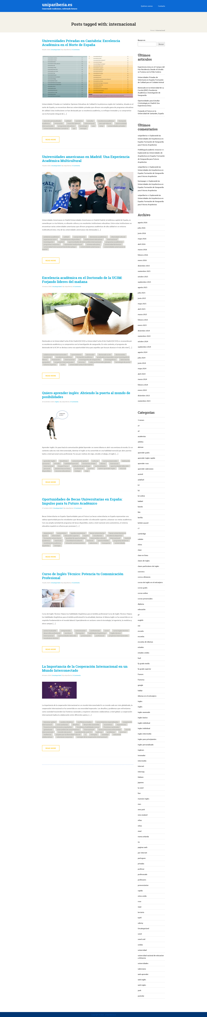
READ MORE (50, 139)
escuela (140, 631)
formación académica (84, 357)
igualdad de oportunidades (76, 538)
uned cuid (141, 939)
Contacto (161, 6)
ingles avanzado (144, 712)
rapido (140, 890)
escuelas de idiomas (145, 642)
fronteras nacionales (111, 727)
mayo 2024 (142, 368)
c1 (139, 528)
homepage (142, 181)
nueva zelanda (143, 836)
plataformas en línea (62, 468)
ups (74, 128)
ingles (57, 402)
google (140, 685)
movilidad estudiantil (74, 540)
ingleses (141, 750)
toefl (140, 917)
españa (86, 536)
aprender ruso (143, 463)
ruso (139, 901)
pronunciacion (143, 885)
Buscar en (141, 40)
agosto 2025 (142, 287)
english (140, 620)
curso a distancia (144, 577)
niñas (140, 820)
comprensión (66, 631)
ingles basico (142, 717)
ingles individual (144, 728)
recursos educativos (62, 471)
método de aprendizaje (81, 466)
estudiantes (97, 536)
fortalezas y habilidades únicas (88, 727)
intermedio (142, 761)
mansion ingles (143, 799)
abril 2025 (141, 309)
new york (141, 809)
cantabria (79, 121)
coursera (141, 571)
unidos (140, 945)
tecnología (83, 126)
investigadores (110, 359)
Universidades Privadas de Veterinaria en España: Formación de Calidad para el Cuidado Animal (151, 79)
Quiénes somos (147, 6)
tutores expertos (50, 365)
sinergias (93, 734)
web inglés (142, 979)
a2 (139, 431)
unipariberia (142, 135)
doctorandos (120, 355)
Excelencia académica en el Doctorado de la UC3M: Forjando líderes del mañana (82, 280)
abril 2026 (141, 244)
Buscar (161, 44)
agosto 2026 (142, 222)
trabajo (77, 471)
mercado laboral (105, 123)
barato (140, 506)
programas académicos (114, 242)
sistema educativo (93, 244)
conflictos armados (85, 722)
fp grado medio (144, 663)
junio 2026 (142, 233)
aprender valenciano (145, 469)
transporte (106, 543)
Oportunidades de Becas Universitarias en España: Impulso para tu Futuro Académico (82, 501)
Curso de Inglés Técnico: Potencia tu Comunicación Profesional (82, 576)
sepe (139, 907)
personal (47, 468)
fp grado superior (144, 669)
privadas (141, 863)
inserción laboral (73, 123)
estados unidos (143, 653)
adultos (140, 442)
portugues (142, 858)
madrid (61, 242)
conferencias (95, 631)
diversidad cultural (118, 237)
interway (141, 771)
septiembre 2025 (144, 282)
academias (142, 436)
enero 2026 (142, 260)
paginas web (142, 847)
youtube (141, 996)
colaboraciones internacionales (55, 355)
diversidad (56, 536)
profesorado (142, 874)
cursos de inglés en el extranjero (150, 582)
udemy (140, 923)
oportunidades (103, 540)
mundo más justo (64, 732)
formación (80, 633)
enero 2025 (142, 325)
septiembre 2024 (144, 347)
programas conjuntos (52, 244)
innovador (141, 755)
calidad (68, 121)
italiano (140, 777)
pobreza (99, 732)
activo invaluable (50, 631)
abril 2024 (141, 374)
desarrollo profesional (52, 633)
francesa (141, 679)
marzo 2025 (142, 314)
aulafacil (141, 479)
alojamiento (48, 533)
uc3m (63, 365)
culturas (95, 461)
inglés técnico (116, 633)
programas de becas (121, 540)
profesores (142, 880)
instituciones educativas (93, 239)
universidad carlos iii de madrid (81, 365)
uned (140, 934)
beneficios (64, 461)
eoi (139, 625)
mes (139, 804)
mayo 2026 (142, 238)
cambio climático (66, 722)
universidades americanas (90, 247)
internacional (89, 123)
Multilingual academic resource (150, 149)
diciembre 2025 (144, 266)
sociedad (105, 734)
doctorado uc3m (105, 355)
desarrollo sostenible (91, 725)
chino (140, 544)
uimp (101, 126)
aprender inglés (49, 461)
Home (152, 30)
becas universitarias (97, 533)
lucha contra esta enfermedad (110, 729)
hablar (140, 690)
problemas (111, 732)
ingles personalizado (145, 744)
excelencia (47, 357)
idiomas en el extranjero (147, 696)
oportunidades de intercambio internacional (84, 242)
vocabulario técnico (51, 638)
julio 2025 (141, 293)
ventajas (83, 128)
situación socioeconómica (75, 543)
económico (108, 725)
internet (141, 766)
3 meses (141, 420)
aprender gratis (144, 452)
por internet (142, 853)
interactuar (114, 463)
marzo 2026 (142, 249)
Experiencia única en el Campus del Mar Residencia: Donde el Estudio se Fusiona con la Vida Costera (151, 69)
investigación (49, 242)
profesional (79, 468)
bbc (139, 512)
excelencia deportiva (114, 536)
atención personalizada (52, 121)
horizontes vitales (89, 463)
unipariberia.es (57, 4)
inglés (140, 707)
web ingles (142, 985)
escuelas (141, 636)
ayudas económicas (78, 533)
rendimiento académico (52, 543)
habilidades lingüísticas (97, 633)
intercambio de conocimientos (68, 729)
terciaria (141, 912)
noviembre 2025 (144, 271)
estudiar (90, 121)
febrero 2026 (143, 255)
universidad (142, 950)
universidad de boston (113, 244)
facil (139, 658)
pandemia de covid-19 (84, 732)
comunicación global (80, 461)
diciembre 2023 (144, 395)
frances (140, 674)
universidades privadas (116, 126)
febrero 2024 (143, 385)
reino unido (142, 896)
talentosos (93, 543)
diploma (141, 604)
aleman (140, 447)
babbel (140, 501)
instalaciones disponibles (70, 239)
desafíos (76, 725)
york (139, 990)
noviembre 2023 (144, 401)
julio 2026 (141, 228)
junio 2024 (142, 363)
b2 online (141, 496)
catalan (140, 539)
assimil (140, 474)
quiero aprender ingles (106, 468)
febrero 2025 (143, 320)
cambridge (142, 533)
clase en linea (143, 555)
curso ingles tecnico (120, 631)
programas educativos (66, 126)
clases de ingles (144, 561)
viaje (86, 471)
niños (140, 826)
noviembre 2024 (144, 336)
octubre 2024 (143, 341)
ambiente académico (51, 237)
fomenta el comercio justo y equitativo (58, 727)
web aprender (143, 974)
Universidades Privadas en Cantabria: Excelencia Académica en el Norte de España (81, 43)
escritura (68, 633)
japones (141, 782)
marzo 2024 (142, 379)
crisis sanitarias (62, 725)
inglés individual (144, 723)
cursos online (143, 593)
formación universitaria (52, 538)
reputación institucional (73, 244)
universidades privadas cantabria (56, 128)
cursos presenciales (110, 461)
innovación (59, 123)
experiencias (121, 725)
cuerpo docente (79, 237)
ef (138, 615)
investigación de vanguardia (89, 359)
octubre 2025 (143, 276)
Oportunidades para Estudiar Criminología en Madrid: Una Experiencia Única (149, 103)
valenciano (142, 969)
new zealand (142, 815)
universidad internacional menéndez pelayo (60, 247)
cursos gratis (142, 588)
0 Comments (76, 49)
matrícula (58, 540)
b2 (139, 490)
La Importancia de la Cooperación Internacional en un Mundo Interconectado (85, 668)
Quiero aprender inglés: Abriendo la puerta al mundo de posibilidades (86, 395)
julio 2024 (141, 358)
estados (141, 647)
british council (143, 523)
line (139, 793)
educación (141, 609)
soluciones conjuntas (64, 737)
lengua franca (63, 466)
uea (93, 126)
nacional (90, 540)
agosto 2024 (142, 352)
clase (140, 550)
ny (139, 842)
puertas (91, 468)
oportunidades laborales (120, 466)
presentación (86, 636)
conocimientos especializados (107, 722)
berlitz (140, 517)
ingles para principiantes (147, 739)
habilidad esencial (71, 463)
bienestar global (50, 722)
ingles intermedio (144, 734)
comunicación (80, 631)
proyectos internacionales (64, 362)
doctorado (90, 355)
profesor (141, 869)
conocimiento (76, 355)
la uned (140, 788)
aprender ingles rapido (146, 458)
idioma (102, 463)
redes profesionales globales (100, 362)
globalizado (48, 729)
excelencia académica (106, 121)
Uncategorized (55, 49)
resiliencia (47, 734)
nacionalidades (100, 466)
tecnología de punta (122, 362)
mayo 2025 (142, 303)
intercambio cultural (97, 538)
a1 (139, 425)
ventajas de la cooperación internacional (92, 737)
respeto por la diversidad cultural (68, 734)
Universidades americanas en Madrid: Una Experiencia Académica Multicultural (85, 159)
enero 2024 (142, 390)
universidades (143, 963)
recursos (81, 362)
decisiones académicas (98, 237)
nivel (139, 831)
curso (107, 631)
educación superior (72, 536)
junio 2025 (142, 298)
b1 (139, 485)
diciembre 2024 (144, 330)
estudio (57, 463)
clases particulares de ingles (148, 566)
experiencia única (50, 239)
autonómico (61, 533)
